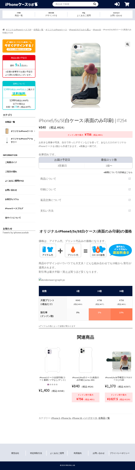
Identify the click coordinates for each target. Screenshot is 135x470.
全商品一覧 (38, 29)
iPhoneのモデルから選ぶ (80, 29)
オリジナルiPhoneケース (56, 29)
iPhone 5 (55, 418)
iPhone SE (97, 29)
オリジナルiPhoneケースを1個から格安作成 (21, 4)
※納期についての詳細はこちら (118, 172)
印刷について (85, 189)
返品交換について (85, 200)
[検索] (94, 4)
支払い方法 (85, 210)
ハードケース (90, 418)
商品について (85, 178)
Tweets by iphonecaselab (15, 232)
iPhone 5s (66, 418)
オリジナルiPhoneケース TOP (18, 29)
